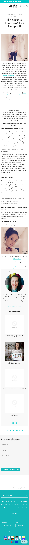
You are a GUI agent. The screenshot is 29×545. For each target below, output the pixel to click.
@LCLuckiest (17, 268)
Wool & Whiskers (14, 531)
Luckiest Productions (8, 75)
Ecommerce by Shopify (14, 533)
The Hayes (5, 101)
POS (20, 531)
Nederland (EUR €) (8, 525)
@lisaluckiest (19, 266)
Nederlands (20, 525)
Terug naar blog (15, 430)
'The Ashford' (17, 259)
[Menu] (1, 6)
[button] (20, 6)
